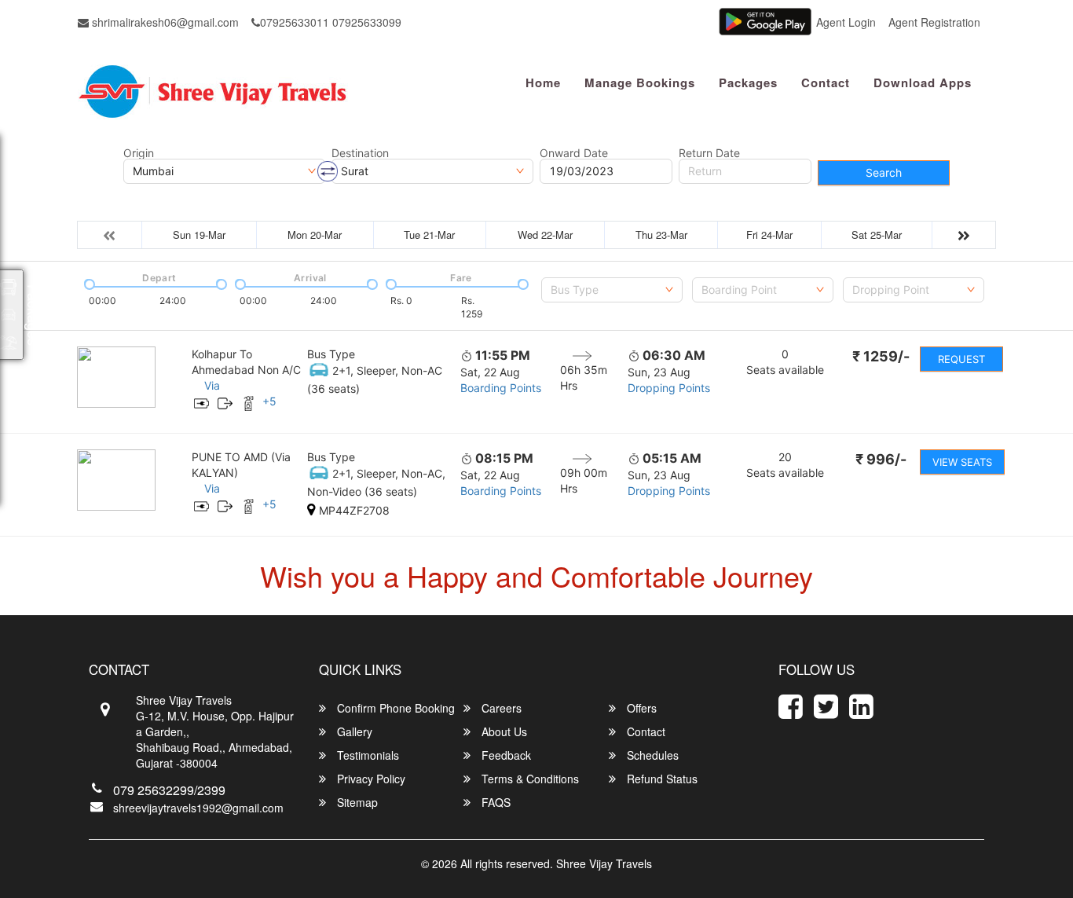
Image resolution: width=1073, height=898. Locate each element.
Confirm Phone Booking (394, 708)
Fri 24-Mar (769, 234)
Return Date (709, 153)
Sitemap (356, 802)
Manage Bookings (639, 82)
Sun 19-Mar (199, 234)
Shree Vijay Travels (604, 863)
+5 (269, 401)
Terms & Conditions (528, 778)
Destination (360, 153)
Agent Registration (934, 22)
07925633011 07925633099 (330, 22)
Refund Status (661, 778)
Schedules (651, 755)
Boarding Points (500, 387)
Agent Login (846, 22)
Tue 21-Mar (429, 234)
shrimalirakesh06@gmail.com (164, 22)
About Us (502, 731)
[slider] (88, 283)
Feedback (504, 755)
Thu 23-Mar (661, 234)
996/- (880, 459)
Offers (640, 708)
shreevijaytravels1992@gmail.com (198, 808)
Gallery (353, 731)
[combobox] (612, 290)
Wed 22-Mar (545, 234)
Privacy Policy (369, 778)
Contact (825, 82)
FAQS (494, 802)
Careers (500, 708)
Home (543, 82)
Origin (138, 153)
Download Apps (922, 82)
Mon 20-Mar (314, 234)
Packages (748, 82)
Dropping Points (669, 387)
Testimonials (366, 755)
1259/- (881, 356)
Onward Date (574, 153)
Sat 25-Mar (876, 234)
